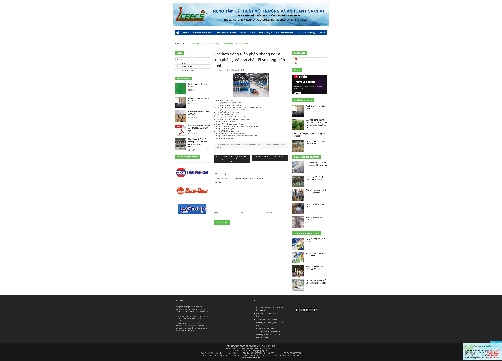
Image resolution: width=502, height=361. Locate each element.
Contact (322, 33)
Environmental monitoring (225, 33)
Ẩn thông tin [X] (496, 342)
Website (269, 212)
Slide (268, 145)
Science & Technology (306, 33)
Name (216, 212)
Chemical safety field (186, 70)
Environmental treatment (284, 33)
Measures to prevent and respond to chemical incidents (241, 145)
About (185, 33)
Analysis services (246, 33)
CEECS (241, 70)
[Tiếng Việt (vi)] (296, 59)
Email (242, 212)
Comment (217, 183)
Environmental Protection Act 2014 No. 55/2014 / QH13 (199, 128)
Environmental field (186, 66)
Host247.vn (256, 358)
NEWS (179, 59)
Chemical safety (264, 33)
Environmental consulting (201, 33)
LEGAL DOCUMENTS (185, 63)
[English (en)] (296, 63)
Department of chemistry (267, 319)
